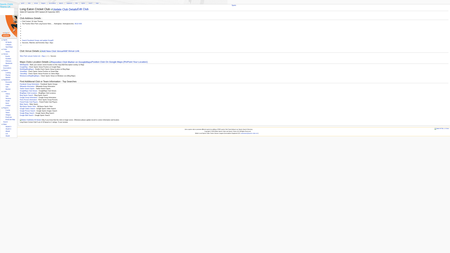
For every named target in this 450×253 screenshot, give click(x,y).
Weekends (9, 63)
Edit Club (82, 9)
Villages (8, 115)
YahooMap (23, 73)
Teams (8, 51)
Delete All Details (35, 120)
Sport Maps (9, 47)
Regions (83, 3)
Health (8, 101)
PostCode (9, 117)
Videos (8, 94)
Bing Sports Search (26, 95)
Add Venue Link (71, 51)
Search (90, 3)
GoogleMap (24, 67)
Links (76, 3)
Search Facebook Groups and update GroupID (37, 40)
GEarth (8, 131)
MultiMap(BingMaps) (27, 69)
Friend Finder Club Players (29, 102)
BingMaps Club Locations (28, 93)
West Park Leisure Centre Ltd (30, 56)
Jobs (7, 96)
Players (61, 3)
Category (8, 44)
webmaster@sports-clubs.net (249, 133)
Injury (7, 103)
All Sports (9, 42)
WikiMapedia (24, 65)
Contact (8, 105)
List (7, 133)
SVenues (8, 61)
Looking (8, 73)
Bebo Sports (24, 104)
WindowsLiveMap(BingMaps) (29, 76)
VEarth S (8, 129)
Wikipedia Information (27, 86)
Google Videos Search (27, 109)
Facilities (8, 59)
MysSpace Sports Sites (28, 106)
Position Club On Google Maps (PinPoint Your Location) (120, 62)
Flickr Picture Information (28, 100)
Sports (234, 5)
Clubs (29, 3)
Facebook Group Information (29, 84)
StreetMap (23, 71)
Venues (36, 3)
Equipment (69, 3)
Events (8, 56)
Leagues (43, 3)
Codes (8, 84)
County (8, 110)
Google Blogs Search (27, 113)
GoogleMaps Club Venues (28, 91)
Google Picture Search (27, 111)
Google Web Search (26, 115)
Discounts (9, 82)
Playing (8, 75)
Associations (52, 3)
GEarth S (8, 126)
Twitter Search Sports (27, 88)
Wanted (8, 77)
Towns (8, 112)
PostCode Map (10, 119)
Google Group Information (28, 97)
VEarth (8, 136)
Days (43, 56)
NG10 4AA (78, 24)
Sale (7, 87)
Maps (97, 3)
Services (8, 98)
